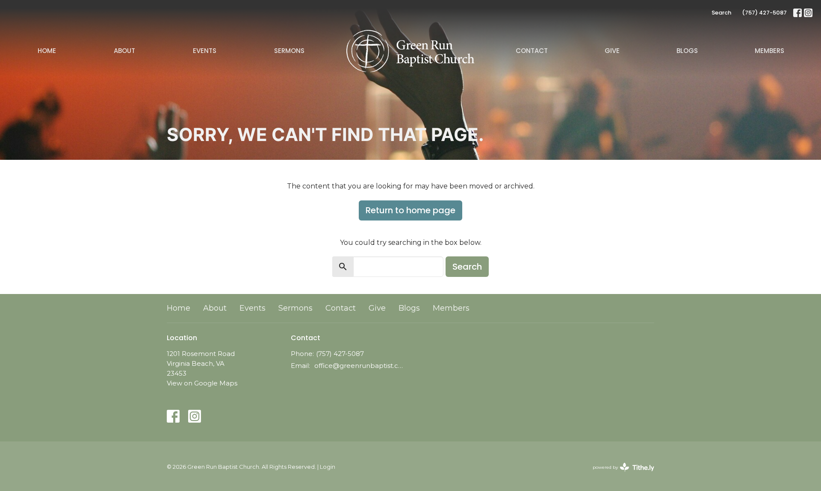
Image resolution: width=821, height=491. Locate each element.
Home (47, 50)
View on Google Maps (202, 383)
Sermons (289, 50)
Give (612, 50)
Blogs (687, 50)
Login (327, 467)
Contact (532, 50)
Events (204, 50)
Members (769, 50)
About (124, 50)
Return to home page (410, 210)
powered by (619, 475)
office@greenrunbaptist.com (360, 366)
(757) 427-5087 (764, 13)
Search (721, 13)
